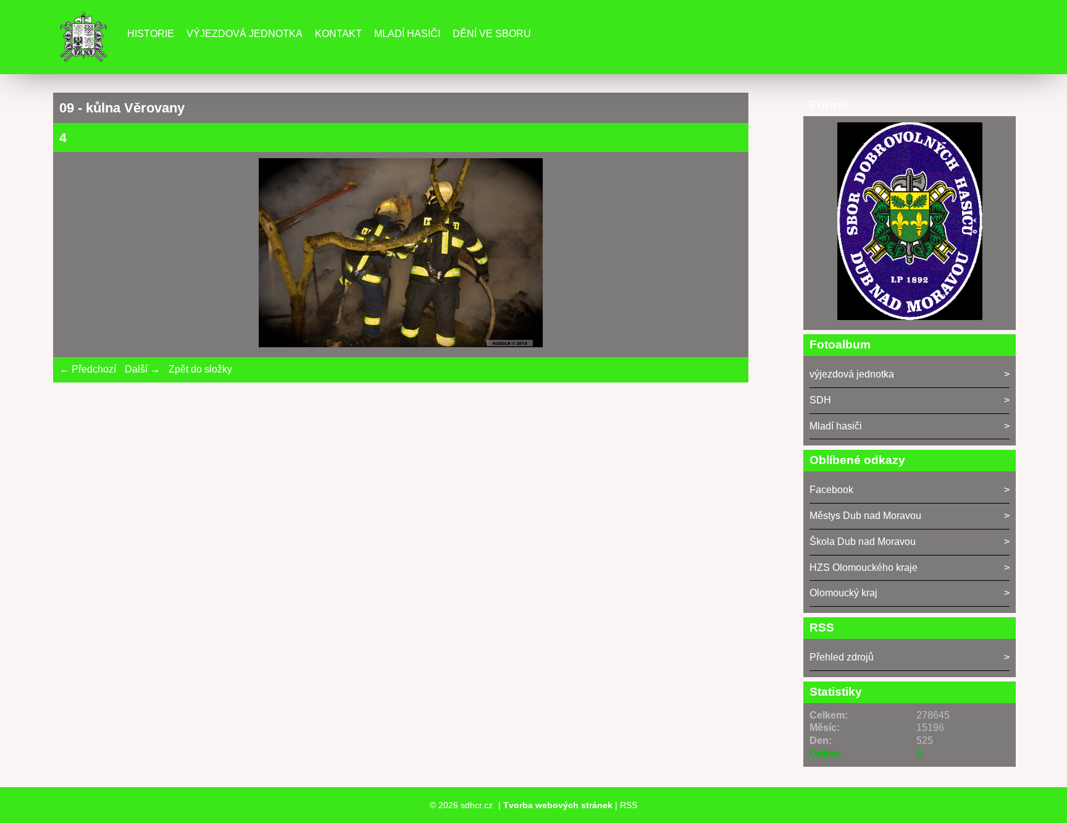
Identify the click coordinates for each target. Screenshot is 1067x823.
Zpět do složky (200, 369)
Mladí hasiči (407, 33)
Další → (142, 369)
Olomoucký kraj (843, 593)
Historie (150, 33)
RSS (628, 805)
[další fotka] (722, 254)
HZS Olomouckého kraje (864, 567)
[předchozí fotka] (79, 254)
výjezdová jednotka (852, 374)
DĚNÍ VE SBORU (492, 33)
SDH (820, 400)
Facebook (831, 489)
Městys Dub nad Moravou (865, 515)
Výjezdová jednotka (244, 33)
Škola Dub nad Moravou (863, 541)
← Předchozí (87, 369)
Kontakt (338, 33)
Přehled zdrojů (842, 657)
